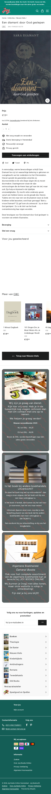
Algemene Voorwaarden (23, 770)
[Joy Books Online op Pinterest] (31, 724)
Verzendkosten (15, 120)
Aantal (5, 124)
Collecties (11, 18)
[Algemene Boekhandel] (25, 549)
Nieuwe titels (21, 18)
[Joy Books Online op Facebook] (27, 724)
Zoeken (16, 759)
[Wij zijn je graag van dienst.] (25, 386)
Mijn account (19, 710)
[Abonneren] (42, 622)
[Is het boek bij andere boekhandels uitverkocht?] (25, 469)
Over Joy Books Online (22, 763)
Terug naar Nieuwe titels (27, 356)
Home (4, 18)
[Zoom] (47, 100)
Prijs (4, 111)
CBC (4, 27)
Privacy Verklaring (21, 767)
